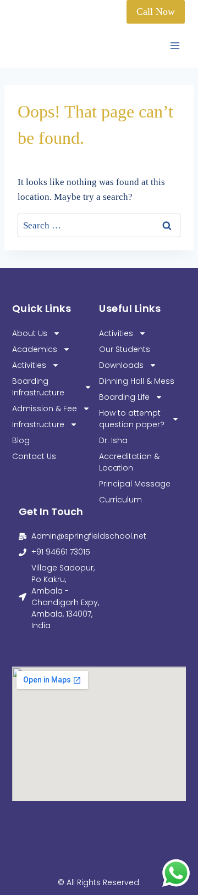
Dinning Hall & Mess (136, 381)
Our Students (124, 349)
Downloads (121, 365)
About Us (29, 333)
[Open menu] (174, 45)
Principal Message (134, 483)
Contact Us (34, 456)
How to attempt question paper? (131, 418)
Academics (34, 349)
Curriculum (120, 499)
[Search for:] (99, 225)
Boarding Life (124, 396)
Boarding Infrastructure (38, 387)
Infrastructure (38, 424)
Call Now (155, 11)
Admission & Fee (44, 408)
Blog (21, 440)
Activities (29, 365)
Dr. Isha (113, 440)
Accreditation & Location (129, 462)
